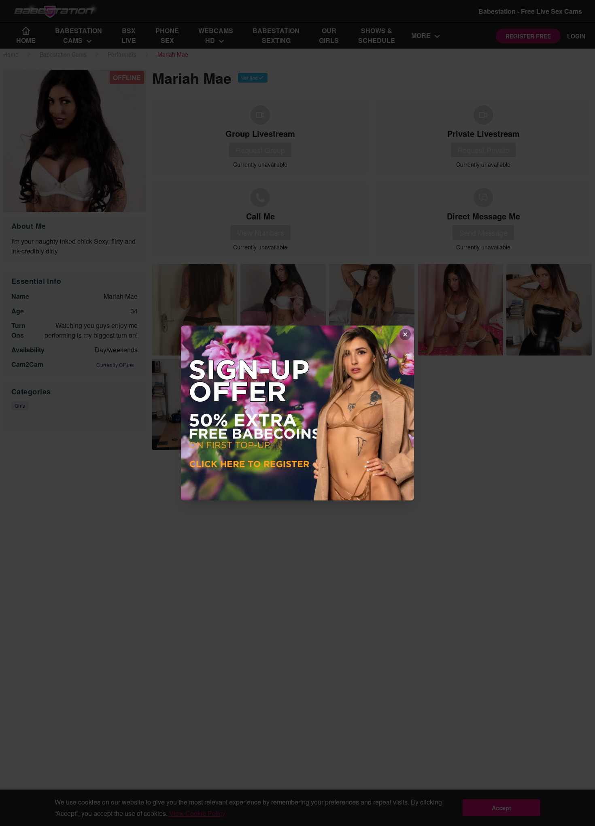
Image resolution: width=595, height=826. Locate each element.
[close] (405, 334)
